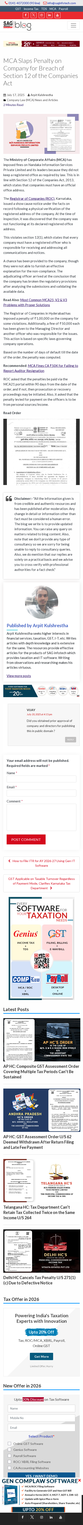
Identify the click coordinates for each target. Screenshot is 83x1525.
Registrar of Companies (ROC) (32, 198)
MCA (53, 9)
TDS (44, 9)
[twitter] (34, 15)
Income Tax (31, 9)
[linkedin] (49, 15)
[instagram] (41, 15)
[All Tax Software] (42, 948)
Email (12, 787)
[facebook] (26, 15)
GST (18, 9)
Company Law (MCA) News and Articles (32, 100)
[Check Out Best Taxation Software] (41, 691)
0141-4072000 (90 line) (24, 3)
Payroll (63, 9)
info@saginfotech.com (61, 3)
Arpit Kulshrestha (42, 95)
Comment (15, 801)
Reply (70, 739)
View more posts (19, 676)
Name (12, 773)
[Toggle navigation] (73, 25)
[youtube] (57, 15)
